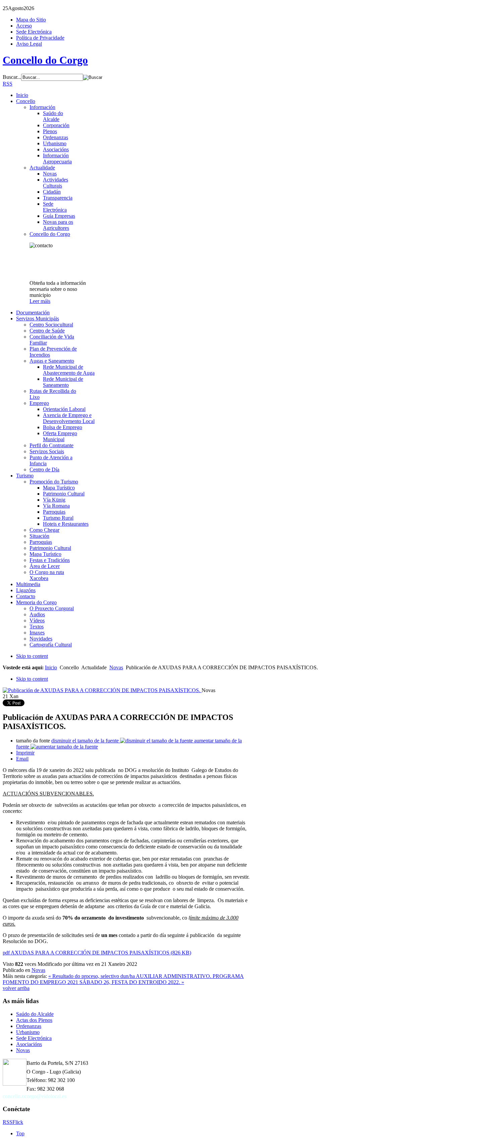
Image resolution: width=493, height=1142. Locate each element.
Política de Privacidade (40, 38)
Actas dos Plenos (34, 1020)
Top (20, 1133)
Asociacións (29, 1044)
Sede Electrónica (34, 32)
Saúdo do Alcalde (35, 1014)
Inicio (51, 667)
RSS (7, 84)
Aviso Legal (29, 44)
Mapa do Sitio (31, 19)
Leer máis (40, 301)
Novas (116, 667)
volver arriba (16, 988)
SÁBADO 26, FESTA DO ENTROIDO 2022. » (131, 982)
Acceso (24, 26)
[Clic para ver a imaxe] (102, 690)
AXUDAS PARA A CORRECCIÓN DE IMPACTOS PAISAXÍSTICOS (97, 952)
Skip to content (32, 656)
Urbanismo (28, 1032)
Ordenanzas (28, 1026)
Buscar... (12, 77)
